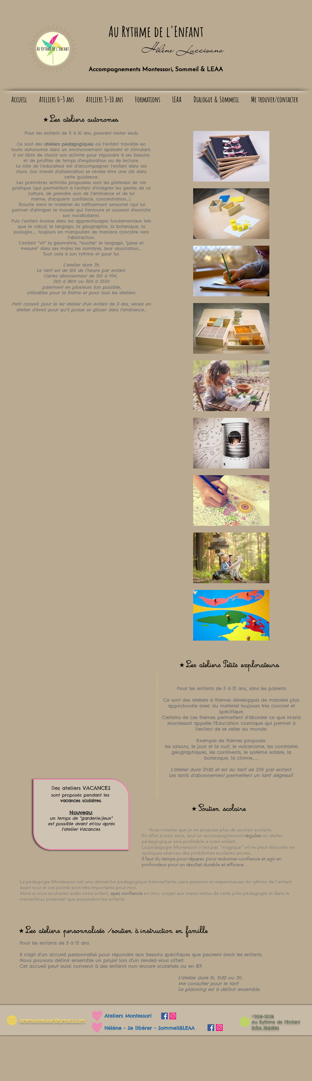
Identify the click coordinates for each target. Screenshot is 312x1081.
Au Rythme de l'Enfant (156, 31)
